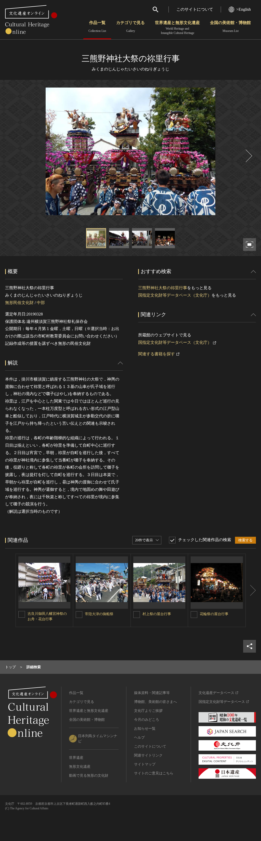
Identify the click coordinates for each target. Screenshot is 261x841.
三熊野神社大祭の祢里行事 (162, 288)
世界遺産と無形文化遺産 (177, 27)
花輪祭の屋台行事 (214, 614)
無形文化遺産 (79, 767)
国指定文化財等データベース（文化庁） (175, 295)
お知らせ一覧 (144, 728)
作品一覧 (97, 26)
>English (243, 9)
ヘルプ (139, 737)
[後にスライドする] (248, 156)
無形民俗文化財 (19, 302)
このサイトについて (194, 9)
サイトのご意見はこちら (153, 773)
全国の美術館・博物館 (230, 26)
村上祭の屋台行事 (156, 614)
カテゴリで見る (130, 26)
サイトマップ (144, 764)
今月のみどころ (146, 720)
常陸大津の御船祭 (99, 614)
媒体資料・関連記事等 (152, 693)
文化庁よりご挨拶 (148, 711)
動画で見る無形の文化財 (88, 775)
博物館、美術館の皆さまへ (155, 702)
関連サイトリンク (148, 755)
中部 (41, 302)
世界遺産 (76, 758)
